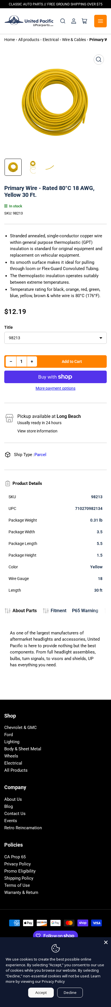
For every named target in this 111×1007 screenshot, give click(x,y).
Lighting (11, 741)
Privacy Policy (17, 864)
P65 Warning (85, 610)
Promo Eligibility (20, 871)
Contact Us (15, 813)
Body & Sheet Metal (22, 748)
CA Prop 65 (15, 856)
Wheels (11, 756)
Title (8, 327)
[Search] (63, 21)
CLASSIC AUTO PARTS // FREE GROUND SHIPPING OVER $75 (55, 4)
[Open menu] (100, 21)
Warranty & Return (21, 892)
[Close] (106, 942)
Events (10, 820)
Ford (8, 734)
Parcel (40, 454)
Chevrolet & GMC (20, 727)
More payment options (55, 388)
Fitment (58, 610)
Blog (8, 806)
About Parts (25, 610)
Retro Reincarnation (23, 827)
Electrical (13, 763)
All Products (16, 770)
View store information (37, 431)
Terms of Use (17, 885)
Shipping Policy (18, 878)
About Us (13, 799)
